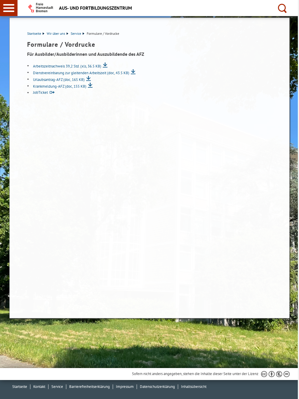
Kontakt (39, 386)
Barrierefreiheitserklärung (89, 386)
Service (76, 33)
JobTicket (40, 92)
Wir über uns (56, 33)
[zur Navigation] (9, 8)
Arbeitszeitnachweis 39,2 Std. (67, 66)
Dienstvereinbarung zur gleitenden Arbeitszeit (81, 72)
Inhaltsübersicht (193, 386)
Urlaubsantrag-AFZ (59, 79)
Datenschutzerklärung (157, 386)
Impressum (125, 386)
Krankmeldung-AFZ (59, 86)
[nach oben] (290, 390)
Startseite (34, 33)
